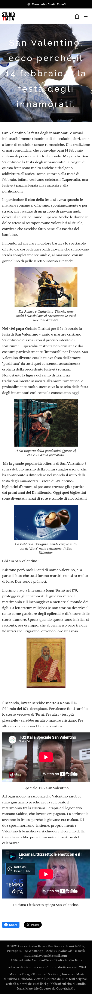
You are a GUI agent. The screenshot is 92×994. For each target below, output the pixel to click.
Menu (85, 16)
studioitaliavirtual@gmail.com (45, 955)
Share (13, 924)
